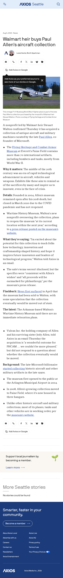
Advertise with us (9, 538)
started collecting (14, 368)
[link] (6, 61)
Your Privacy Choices (37, 552)
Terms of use (34, 547)
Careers (6, 542)
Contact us (7, 547)
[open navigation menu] (4, 4)
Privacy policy (34, 542)
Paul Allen (45, 137)
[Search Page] (58, 4)
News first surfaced (30, 291)
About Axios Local (10, 533)
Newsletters (8, 552)
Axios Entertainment (11, 556)
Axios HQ (32, 538)
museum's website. (22, 415)
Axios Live (33, 533)
